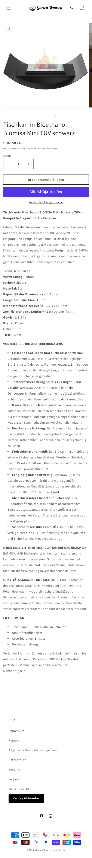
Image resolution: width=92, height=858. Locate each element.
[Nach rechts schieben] (55, 115)
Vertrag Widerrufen (26, 798)
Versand (21, 148)
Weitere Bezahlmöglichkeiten (46, 202)
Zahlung (14, 770)
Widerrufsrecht (19, 789)
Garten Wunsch (43, 850)
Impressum (16, 731)
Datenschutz (17, 760)
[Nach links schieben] (36, 115)
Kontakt (14, 740)
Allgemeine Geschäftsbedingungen (33, 750)
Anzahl (7, 156)
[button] (8, 7)
